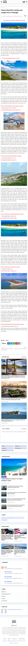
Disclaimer (4, 448)
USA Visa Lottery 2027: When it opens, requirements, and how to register (20, 537)
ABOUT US (17, 446)
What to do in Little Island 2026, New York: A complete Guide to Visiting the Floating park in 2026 (13, 399)
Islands (5, 6)
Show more (24, 356)
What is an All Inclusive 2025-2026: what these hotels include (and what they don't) (16, 499)
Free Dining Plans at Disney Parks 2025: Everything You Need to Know (15, 487)
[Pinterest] (16, 343)
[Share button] (22, 343)
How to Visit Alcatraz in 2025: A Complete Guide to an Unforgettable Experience (13, 420)
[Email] (19, 343)
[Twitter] (11, 343)
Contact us (14, 638)
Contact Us (4, 450)
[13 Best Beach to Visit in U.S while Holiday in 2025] (14, 467)
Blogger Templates (12, 640)
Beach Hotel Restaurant (12, 609)
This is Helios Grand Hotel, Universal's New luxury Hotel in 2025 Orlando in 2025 (16, 506)
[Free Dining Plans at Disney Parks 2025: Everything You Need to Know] (4, 488)
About (9, 638)
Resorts (22, 517)
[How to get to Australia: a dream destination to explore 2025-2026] (4, 494)
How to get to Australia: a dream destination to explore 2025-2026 (16, 493)
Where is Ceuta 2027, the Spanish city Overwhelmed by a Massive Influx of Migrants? (7, 552)
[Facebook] (8, 343)
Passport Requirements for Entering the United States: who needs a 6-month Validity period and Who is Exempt (7, 538)
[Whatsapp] (14, 343)
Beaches (3, 517)
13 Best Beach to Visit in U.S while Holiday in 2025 (12, 479)
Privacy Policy (17, 448)
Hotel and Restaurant (11, 517)
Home (2, 6)
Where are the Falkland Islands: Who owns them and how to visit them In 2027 (19, 552)
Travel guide (4, 520)
